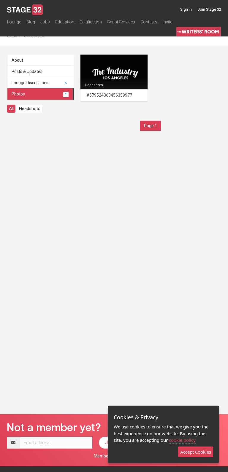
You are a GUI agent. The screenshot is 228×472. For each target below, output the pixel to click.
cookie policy (182, 440)
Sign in (186, 9)
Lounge (14, 22)
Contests (148, 22)
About (17, 60)
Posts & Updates (27, 71)
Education (64, 22)
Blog (30, 22)
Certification (91, 22)
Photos (39, 94)
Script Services (121, 22)
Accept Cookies (195, 452)
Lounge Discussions (39, 82)
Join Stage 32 (209, 9)
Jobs (45, 22)
